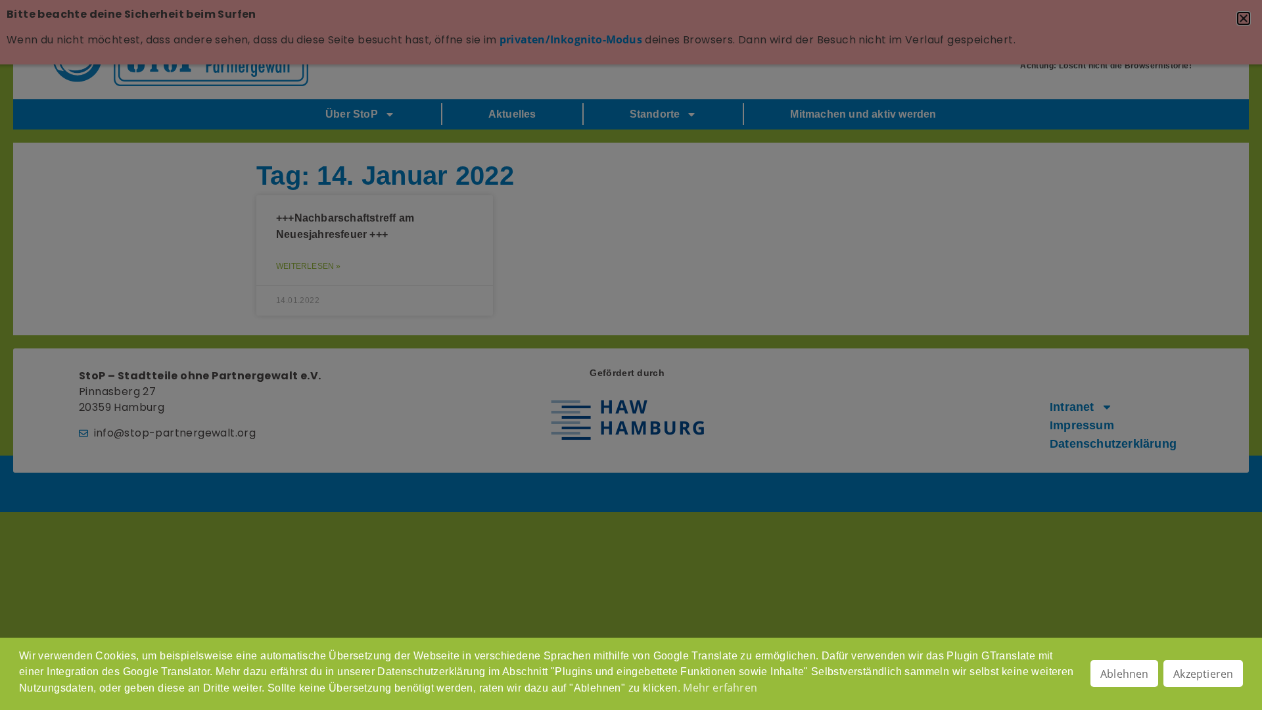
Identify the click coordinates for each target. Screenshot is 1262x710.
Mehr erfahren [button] (720, 687)
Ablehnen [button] (1124, 674)
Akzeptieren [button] (1203, 674)
